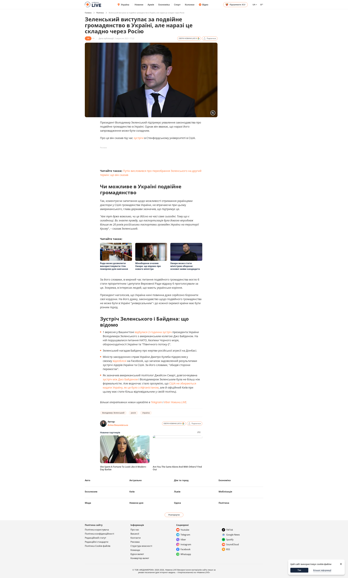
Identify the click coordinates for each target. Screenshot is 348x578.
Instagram (186, 544)
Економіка (164, 4)
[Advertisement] (149, 156)
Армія (151, 4)
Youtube (185, 529)
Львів (177, 491)
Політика (100, 13)
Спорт (177, 4)
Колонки (189, 4)
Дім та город (181, 480)
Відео (205, 4)
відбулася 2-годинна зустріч (153, 332)
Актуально (135, 480)
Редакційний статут (95, 537)
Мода (88, 502)
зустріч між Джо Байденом (120, 379)
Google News (233, 534)
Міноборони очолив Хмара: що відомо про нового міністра (148, 266)
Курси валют (137, 554)
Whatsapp (186, 554)
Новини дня (136, 502)
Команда (135, 550)
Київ (132, 491)
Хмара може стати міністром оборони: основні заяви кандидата (185, 266)
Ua (254, 4)
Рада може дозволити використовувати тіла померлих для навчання (114, 266)
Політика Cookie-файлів (97, 545)
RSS (228, 549)
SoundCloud (232, 544)
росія (133, 412)
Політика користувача (97, 529)
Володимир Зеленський (113, 412)
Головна (88, 13)
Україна (125, 4)
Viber (183, 539)
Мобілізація (225, 491)
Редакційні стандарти (96, 541)
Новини (139, 4)
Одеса (177, 502)
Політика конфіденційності (99, 533)
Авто (87, 480)
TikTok (229, 529)
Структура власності (141, 545)
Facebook (185, 549)
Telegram (156, 402)
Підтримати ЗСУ (237, 4)
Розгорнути (174, 514)
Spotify (229, 539)
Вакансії (134, 533)
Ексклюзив (91, 491)
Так (299, 570)
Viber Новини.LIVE (175, 402)
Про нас (134, 529)
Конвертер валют (139, 558)
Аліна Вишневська (118, 425)
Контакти (135, 537)
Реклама (135, 541)
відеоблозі (119, 361)
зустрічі (139, 138)
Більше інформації (322, 570)
